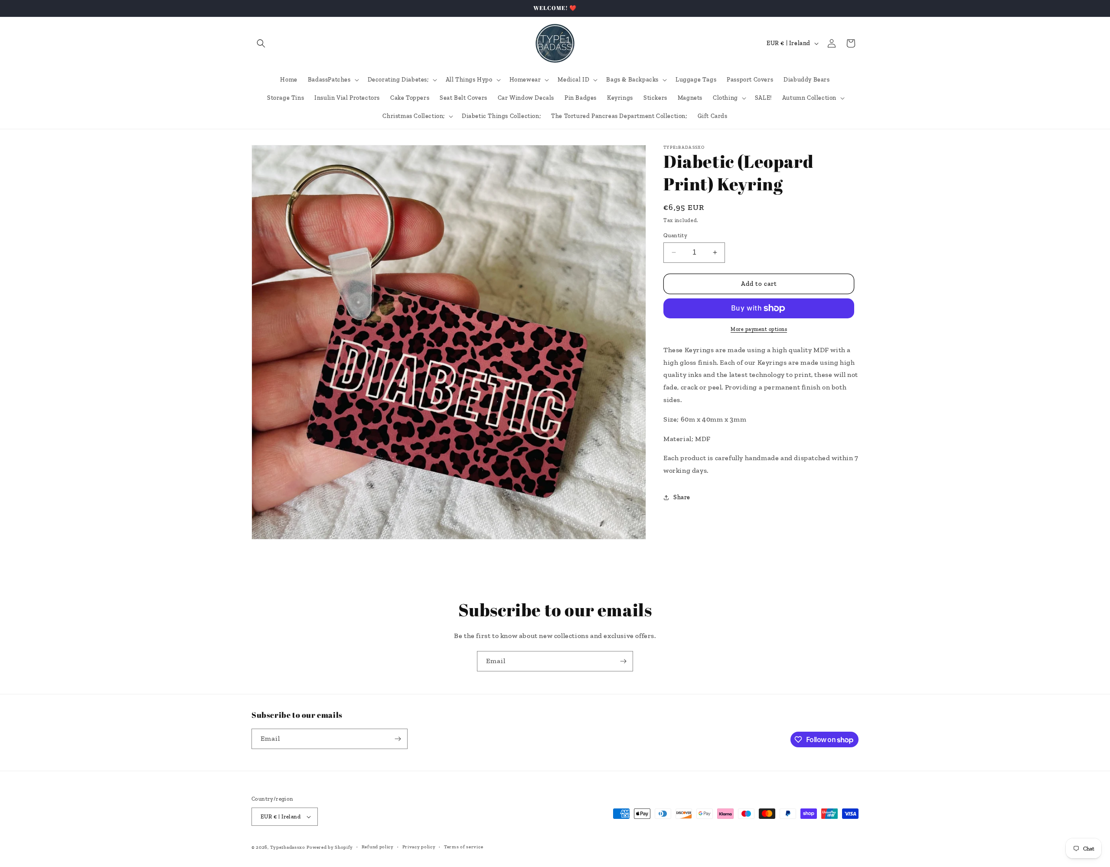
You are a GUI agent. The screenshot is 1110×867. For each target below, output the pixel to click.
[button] (261, 43)
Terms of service (463, 847)
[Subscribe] (623, 661)
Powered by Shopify (330, 847)
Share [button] (681, 497)
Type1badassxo (287, 847)
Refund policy (378, 847)
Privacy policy (419, 847)
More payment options (759, 329)
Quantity (675, 235)
